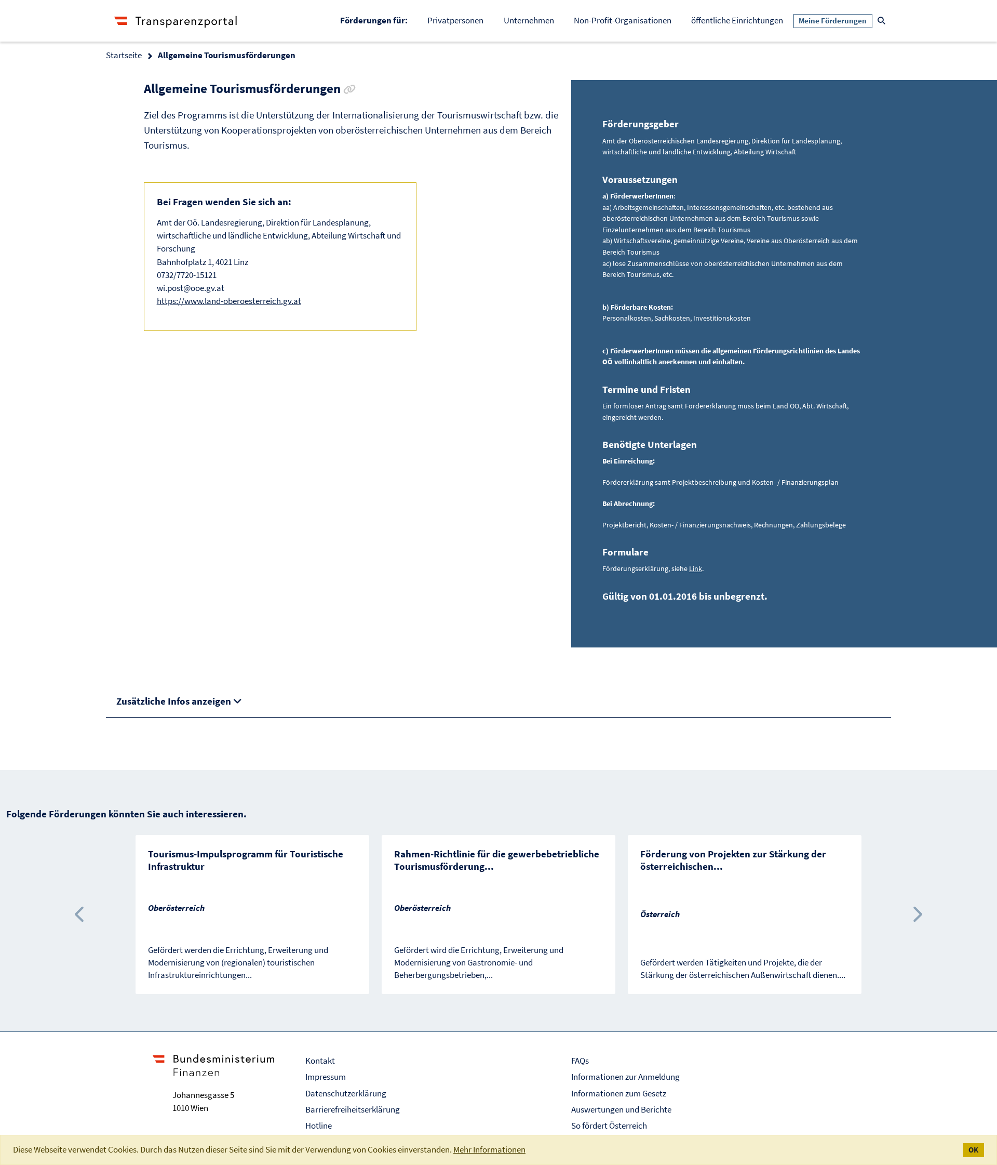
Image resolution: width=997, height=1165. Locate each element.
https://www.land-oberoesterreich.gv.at (229, 301)
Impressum (325, 1076)
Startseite (124, 55)
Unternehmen (529, 20)
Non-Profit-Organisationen (622, 20)
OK (973, 1150)
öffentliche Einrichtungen (737, 20)
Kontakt (320, 1060)
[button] (80, 914)
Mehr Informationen (489, 1149)
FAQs (580, 1060)
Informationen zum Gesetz (618, 1093)
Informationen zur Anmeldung (625, 1076)
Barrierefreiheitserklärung (352, 1109)
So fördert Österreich (609, 1125)
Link (695, 568)
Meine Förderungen (833, 20)
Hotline (318, 1125)
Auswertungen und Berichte (621, 1109)
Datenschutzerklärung (345, 1093)
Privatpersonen (455, 20)
